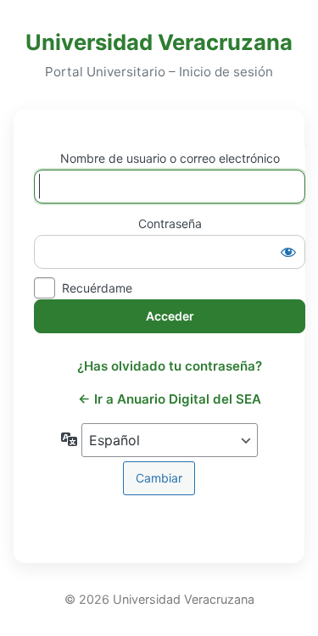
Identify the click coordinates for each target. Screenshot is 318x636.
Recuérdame (97, 288)
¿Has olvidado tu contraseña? (169, 366)
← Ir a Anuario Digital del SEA (169, 399)
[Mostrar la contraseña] (288, 252)
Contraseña (170, 223)
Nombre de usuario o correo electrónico (170, 158)
